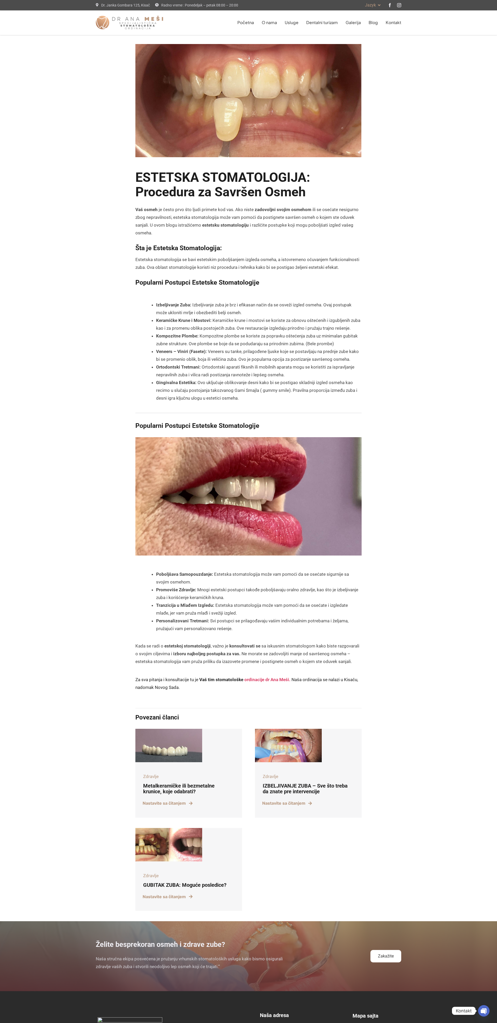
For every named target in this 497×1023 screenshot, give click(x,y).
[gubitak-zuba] (168, 830)
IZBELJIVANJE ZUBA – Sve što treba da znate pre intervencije (305, 789)
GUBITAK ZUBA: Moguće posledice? (184, 885)
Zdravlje (151, 776)
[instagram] (399, 5)
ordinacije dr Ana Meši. (267, 679)
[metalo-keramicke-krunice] (168, 730)
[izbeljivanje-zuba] (288, 730)
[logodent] (129, 17)
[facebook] (390, 5)
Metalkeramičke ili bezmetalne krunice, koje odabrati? (179, 789)
